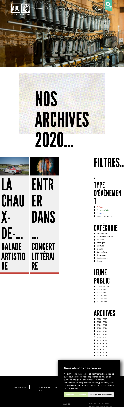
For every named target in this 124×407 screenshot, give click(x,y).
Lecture (100, 245)
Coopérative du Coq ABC (48, 389)
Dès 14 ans (102, 298)
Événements (102, 233)
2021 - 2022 (102, 334)
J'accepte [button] (70, 395)
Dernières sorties (105, 236)
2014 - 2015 (102, 355)
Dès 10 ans (102, 295)
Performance (102, 257)
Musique (101, 242)
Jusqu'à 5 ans (103, 286)
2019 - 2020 (102, 340)
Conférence (102, 254)
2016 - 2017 (102, 349)
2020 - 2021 (102, 337)
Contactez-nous (20, 387)
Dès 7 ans (101, 292)
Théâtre (100, 239)
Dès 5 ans (101, 289)
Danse (100, 248)
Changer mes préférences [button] (101, 395)
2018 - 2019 (102, 343)
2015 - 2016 (102, 352)
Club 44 (66, 403)
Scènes (100, 206)
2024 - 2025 (102, 324)
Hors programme (104, 216)
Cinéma (100, 213)
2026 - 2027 (102, 318)
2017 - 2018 (102, 346)
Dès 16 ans (102, 301)
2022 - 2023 (102, 331)
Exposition (102, 251)
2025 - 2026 (102, 321)
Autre (99, 260)
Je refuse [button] (82, 395)
